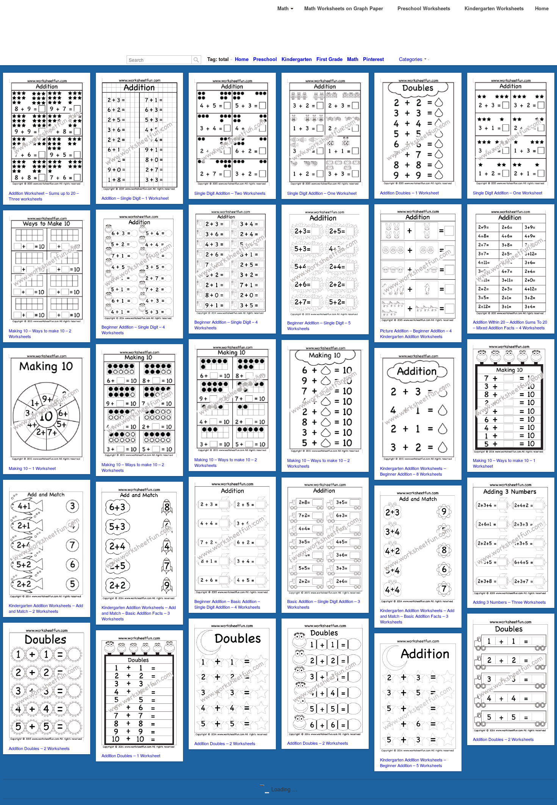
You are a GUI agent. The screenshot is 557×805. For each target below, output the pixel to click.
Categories (410, 59)
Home (242, 59)
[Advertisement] (278, 34)
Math (352, 59)
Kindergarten (297, 59)
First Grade (329, 59)
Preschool (265, 59)
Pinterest (373, 59)
